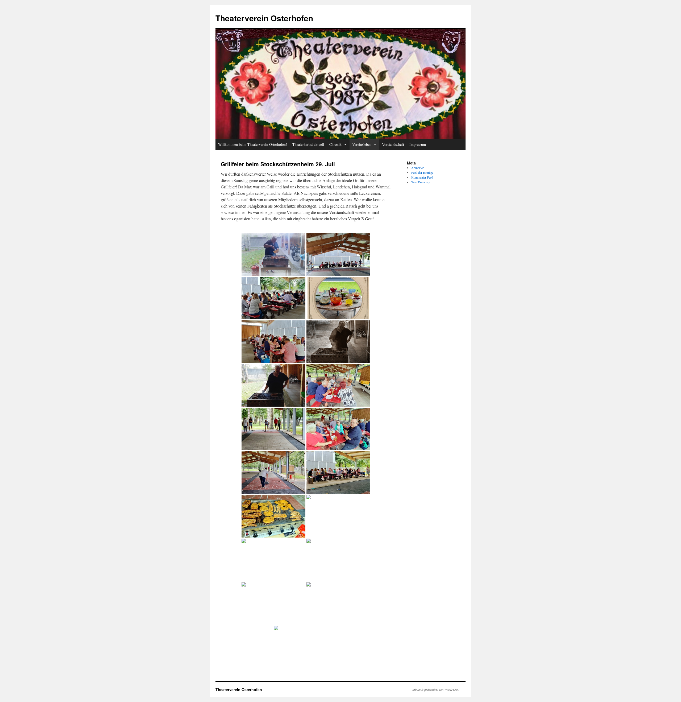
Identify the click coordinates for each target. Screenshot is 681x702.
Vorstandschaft (393, 144)
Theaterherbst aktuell (308, 144)
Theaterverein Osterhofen (264, 18)
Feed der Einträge (422, 172)
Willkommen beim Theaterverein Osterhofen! (252, 144)
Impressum (417, 144)
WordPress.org (420, 182)
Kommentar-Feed (422, 177)
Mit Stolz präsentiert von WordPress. (435, 689)
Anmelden (417, 168)
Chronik (335, 144)
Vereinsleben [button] (361, 144)
